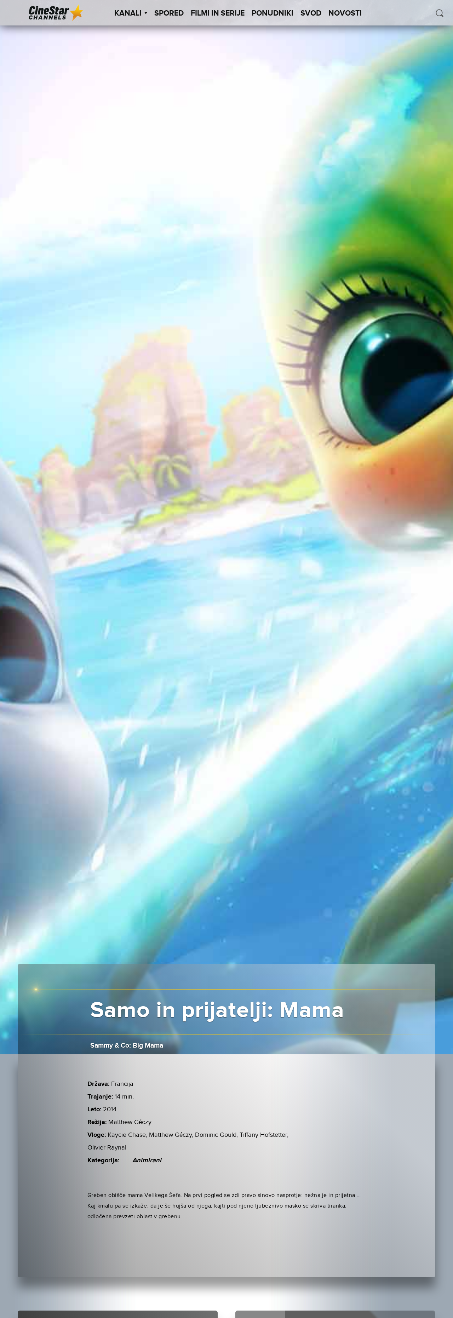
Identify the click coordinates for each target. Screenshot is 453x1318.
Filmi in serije (218, 13)
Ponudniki (272, 13)
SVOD (310, 13)
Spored (169, 13)
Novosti (345, 13)
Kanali (128, 13)
